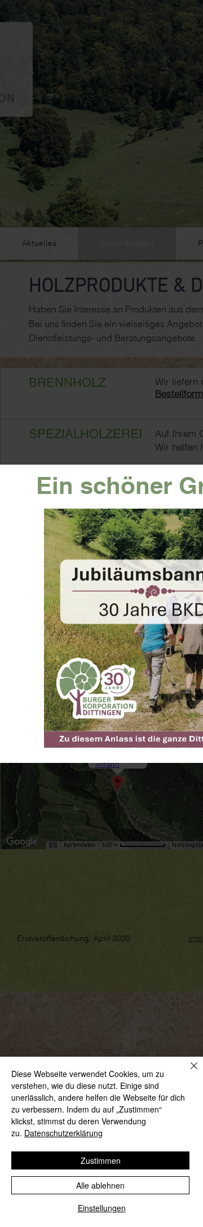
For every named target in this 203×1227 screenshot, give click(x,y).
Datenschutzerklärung (63, 1132)
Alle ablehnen (100, 1185)
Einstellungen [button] (102, 1207)
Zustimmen (101, 1160)
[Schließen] (187, 1072)
